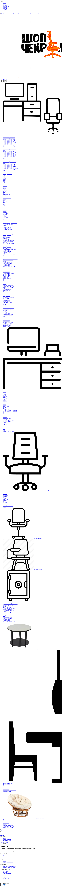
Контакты (5, 9)
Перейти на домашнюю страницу (10, 855)
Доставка (5, 5)
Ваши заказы (5, 871)
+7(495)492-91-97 (6, 878)
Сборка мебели (6, 6)
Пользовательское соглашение (9, 867)
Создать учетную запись (8, 862)
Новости (4, 4)
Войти (1, 842)
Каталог (4, 3)
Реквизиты (5, 8)
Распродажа (5, 11)
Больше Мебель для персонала (10, 431)
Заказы (4, 838)
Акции (4, 10)
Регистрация (5, 842)
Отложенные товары (7, 840)
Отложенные (5, 872)
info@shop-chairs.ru (7, 881)
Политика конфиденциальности (9, 866)
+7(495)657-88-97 (6, 879)
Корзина (2, 834)
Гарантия (5, 7)
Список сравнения (7, 839)
